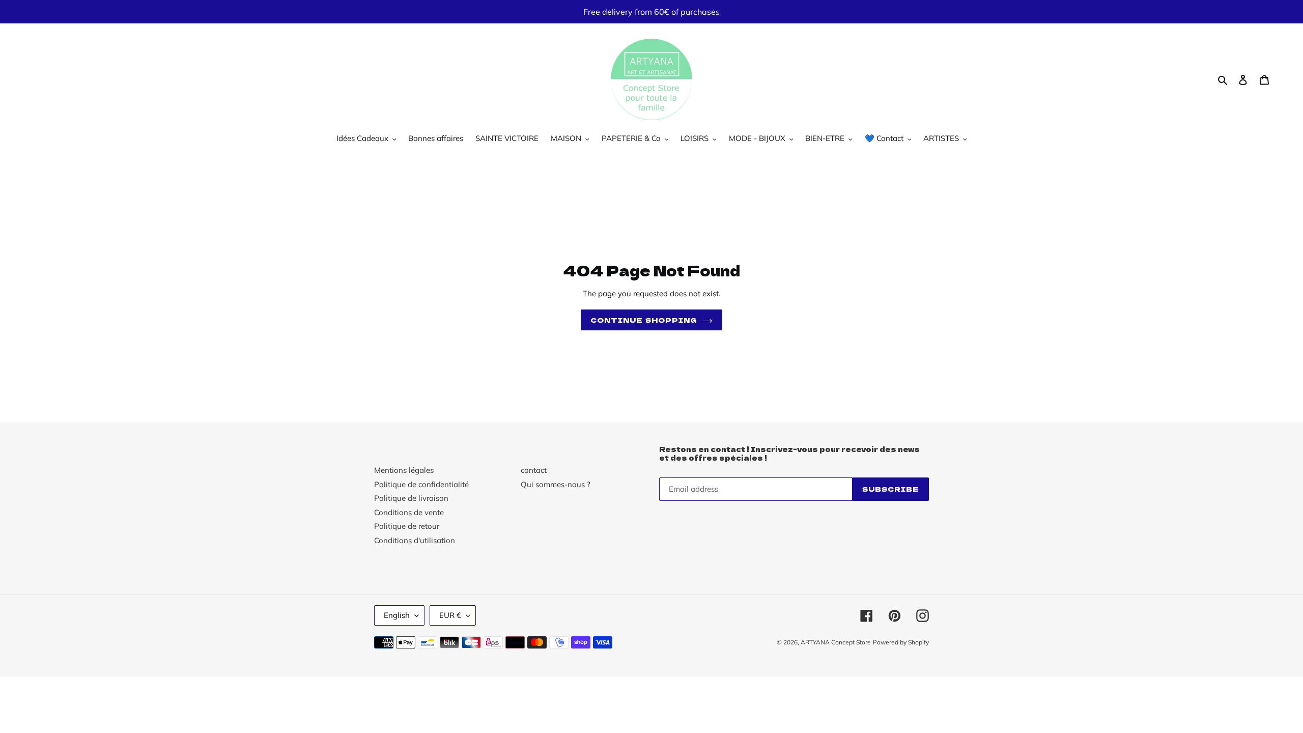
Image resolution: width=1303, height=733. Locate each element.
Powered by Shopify (901, 642)
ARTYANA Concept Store (836, 642)
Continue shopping (643, 320)
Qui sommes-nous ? (555, 484)
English (397, 615)
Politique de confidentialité (421, 484)
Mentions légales (404, 470)
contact (534, 470)
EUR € (450, 615)
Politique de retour (406, 526)
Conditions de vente (409, 512)
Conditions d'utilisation (414, 540)
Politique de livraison (411, 498)
